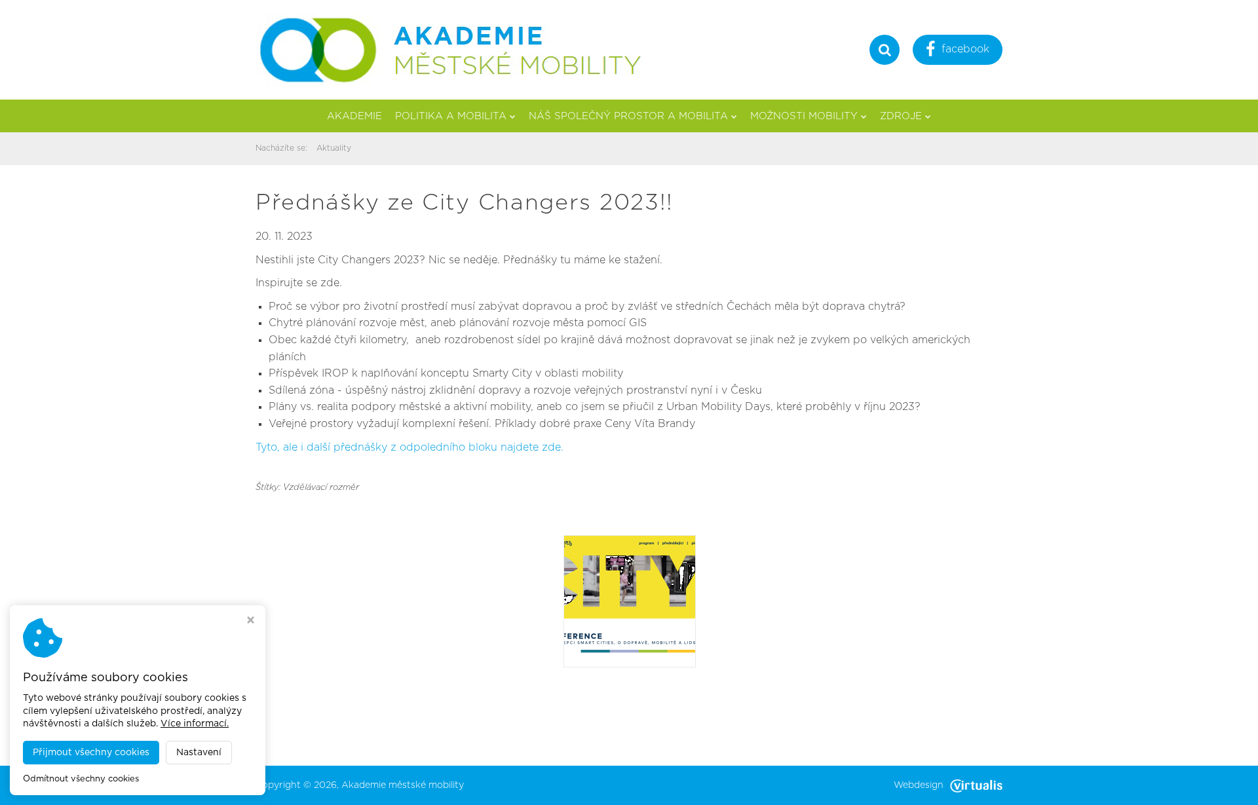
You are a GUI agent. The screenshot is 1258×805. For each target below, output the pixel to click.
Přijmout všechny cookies (91, 752)
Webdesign (918, 785)
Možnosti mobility (804, 116)
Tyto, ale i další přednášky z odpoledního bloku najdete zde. (409, 447)
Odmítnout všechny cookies (81, 779)
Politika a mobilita (450, 116)
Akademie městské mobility (402, 785)
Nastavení (198, 752)
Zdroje (901, 116)
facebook (965, 49)
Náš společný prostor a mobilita (628, 116)
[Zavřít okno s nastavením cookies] (250, 621)
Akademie (354, 116)
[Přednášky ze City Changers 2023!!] (629, 600)
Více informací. (195, 723)
